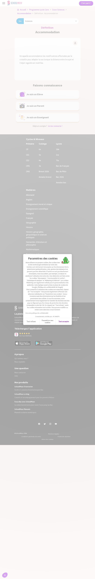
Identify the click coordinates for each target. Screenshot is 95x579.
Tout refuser (31, 321)
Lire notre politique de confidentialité (36, 313)
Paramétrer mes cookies (47, 321)
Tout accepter (64, 321)
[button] (5, 575)
